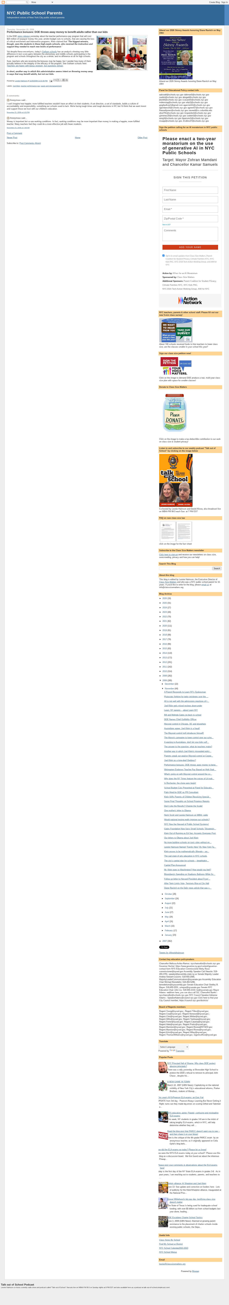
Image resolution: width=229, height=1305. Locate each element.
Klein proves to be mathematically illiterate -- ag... (186, 851)
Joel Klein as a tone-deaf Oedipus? (180, 760)
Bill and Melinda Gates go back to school (182, 715)
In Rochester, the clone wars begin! (180, 783)
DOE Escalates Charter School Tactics (185, 1217)
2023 (164, 612)
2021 (164, 621)
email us (205, 584)
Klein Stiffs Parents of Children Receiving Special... (187, 797)
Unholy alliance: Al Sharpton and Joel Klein (186, 1183)
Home (77, 137)
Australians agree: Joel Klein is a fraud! (182, 728)
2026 (164, 598)
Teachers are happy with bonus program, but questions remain (35, 66)
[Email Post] (50, 81)
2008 (164, 680)
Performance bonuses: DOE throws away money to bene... (190, 765)
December (170, 684)
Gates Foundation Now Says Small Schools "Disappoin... (190, 829)
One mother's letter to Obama (177, 810)
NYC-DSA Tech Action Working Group (179, 289)
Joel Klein (16, 86)
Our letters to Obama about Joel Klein (181, 838)
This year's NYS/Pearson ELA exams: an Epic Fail (180, 1097)
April (167, 921)
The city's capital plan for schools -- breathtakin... (186, 861)
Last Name (169, 198)
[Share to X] (60, 80)
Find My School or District (171, 1244)
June (167, 912)
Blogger (195, 1271)
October (169, 894)
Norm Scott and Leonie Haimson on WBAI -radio (186, 815)
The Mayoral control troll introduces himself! (184, 733)
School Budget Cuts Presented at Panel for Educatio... (189, 788)
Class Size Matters (186, 277)
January (169, 935)
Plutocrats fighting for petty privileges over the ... (186, 696)
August (168, 903)
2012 (164, 662)
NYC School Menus (168, 1252)
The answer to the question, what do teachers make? (188, 746)
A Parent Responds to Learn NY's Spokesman (185, 692)
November (170, 688)
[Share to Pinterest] (66, 80)
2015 (164, 648)
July (167, 908)
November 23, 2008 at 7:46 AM (18, 128)
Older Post (142, 137)
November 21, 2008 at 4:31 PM (18, 112)
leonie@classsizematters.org (172, 1264)
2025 (164, 603)
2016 (164, 644)
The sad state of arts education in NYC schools (185, 856)
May (167, 917)
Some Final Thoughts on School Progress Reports (187, 801)
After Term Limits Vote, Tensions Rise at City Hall (186, 883)
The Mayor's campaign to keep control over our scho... (188, 737)
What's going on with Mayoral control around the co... (188, 774)
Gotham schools (49, 51)
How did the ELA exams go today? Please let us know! (181, 1149)
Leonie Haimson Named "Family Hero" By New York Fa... (190, 847)
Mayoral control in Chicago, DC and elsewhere (185, 724)
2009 (164, 676)
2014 (164, 653)
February (169, 930)
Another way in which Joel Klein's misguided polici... (187, 751)
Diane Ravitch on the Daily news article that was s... (187, 888)
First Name (169, 188)
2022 (164, 616)
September (170, 898)
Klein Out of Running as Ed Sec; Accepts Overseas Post (190, 833)
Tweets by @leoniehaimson (171, 953)
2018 (164, 635)
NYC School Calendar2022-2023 (173, 1248)
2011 (164, 667)
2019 (164, 630)
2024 (164, 607)
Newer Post (12, 137)
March (168, 926)
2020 (164, 626)
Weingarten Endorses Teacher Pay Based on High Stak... (190, 769)
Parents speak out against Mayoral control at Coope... (188, 756)
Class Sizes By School (169, 1240)
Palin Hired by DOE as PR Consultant (181, 792)
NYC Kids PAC (190, 285)
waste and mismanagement (51, 86)
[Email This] (54, 80)
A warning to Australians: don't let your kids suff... (186, 742)
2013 (164, 657)
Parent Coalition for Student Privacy (200, 281)
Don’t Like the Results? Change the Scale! (183, 806)
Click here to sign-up (168, 554)
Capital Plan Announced (175, 865)
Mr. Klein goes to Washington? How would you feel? (187, 870)
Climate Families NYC (172, 285)
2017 (164, 639)
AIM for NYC (203, 289)
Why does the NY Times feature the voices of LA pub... (189, 778)
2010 (164, 671)
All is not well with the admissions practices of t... (186, 701)
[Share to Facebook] (63, 80)
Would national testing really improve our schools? (187, 819)
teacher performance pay (30, 86)
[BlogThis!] (57, 80)
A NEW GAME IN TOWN (178, 1082)
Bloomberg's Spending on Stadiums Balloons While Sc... (189, 874)
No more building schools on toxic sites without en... (187, 842)
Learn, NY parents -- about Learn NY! (181, 710)
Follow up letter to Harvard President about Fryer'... (187, 879)
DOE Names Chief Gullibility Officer (180, 719)
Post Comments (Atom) (30, 143)
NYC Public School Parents (34, 13)
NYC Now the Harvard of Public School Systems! (186, 824)
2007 (164, 941)
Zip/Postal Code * (173, 217)
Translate (180, 1051)
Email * (167, 207)
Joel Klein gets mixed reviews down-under (183, 706)
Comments (169, 228)
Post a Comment (14, 133)
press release (24, 36)
